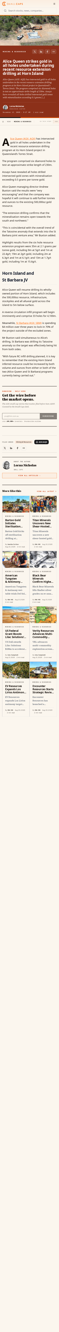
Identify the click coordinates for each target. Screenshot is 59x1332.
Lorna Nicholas (17, 106)
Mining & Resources (23, 442)
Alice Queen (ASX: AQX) (23, 138)
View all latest (45, 491)
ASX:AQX (43, 442)
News (9, 121)
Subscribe (48, 416)
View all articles (28, 475)
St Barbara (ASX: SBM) (29, 323)
